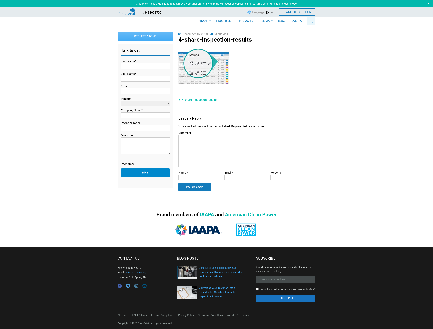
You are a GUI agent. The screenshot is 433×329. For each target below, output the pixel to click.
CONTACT (298, 20)
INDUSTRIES (223, 20)
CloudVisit (221, 34)
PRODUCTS (246, 20)
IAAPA (207, 214)
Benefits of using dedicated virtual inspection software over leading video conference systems (221, 272)
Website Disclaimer (238, 315)
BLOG (281, 20)
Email (228, 172)
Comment (184, 133)
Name (183, 172)
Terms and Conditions (210, 315)
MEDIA (265, 20)
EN (268, 12)
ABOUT (203, 20)
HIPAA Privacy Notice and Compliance (152, 315)
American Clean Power (251, 214)
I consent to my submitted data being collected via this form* (287, 289)
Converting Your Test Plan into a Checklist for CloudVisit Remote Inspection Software (217, 292)
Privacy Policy (186, 315)
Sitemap (122, 315)
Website (275, 172)
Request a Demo (145, 36)
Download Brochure (297, 12)
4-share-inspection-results (199, 99)
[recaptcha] (128, 164)
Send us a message (136, 272)
